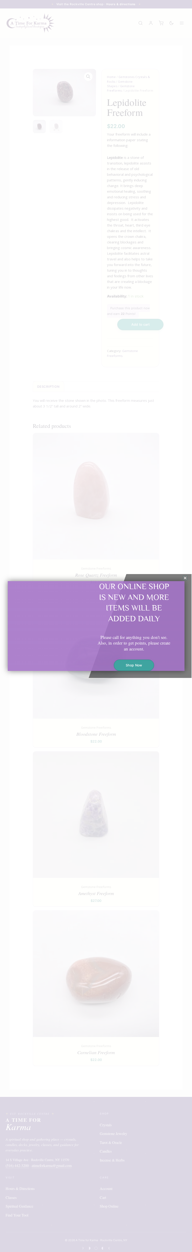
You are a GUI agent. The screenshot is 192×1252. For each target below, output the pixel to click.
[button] (185, 578)
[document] (96, 626)
